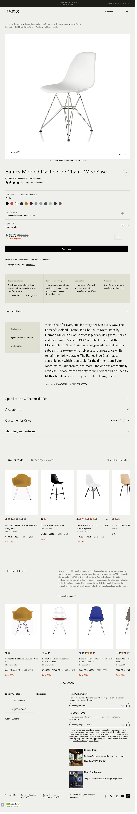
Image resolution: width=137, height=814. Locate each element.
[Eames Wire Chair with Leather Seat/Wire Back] (59, 621)
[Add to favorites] (126, 172)
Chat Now (21, 700)
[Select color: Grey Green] (20, 519)
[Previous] (49, 3)
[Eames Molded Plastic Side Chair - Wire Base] (67, 96)
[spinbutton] (118, 237)
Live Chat (15, 295)
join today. (120, 756)
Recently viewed (42, 460)
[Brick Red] (31, 203)
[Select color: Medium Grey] (17, 519)
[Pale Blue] (36, 203)
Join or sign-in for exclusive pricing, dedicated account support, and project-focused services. (57, 289)
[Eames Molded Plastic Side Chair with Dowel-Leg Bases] (93, 486)
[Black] (7, 203)
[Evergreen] (21, 203)
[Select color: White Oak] (118, 519)
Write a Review (37, 182)
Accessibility (10, 795)
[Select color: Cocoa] (25, 519)
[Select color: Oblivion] (113, 519)
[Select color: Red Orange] (45, 519)
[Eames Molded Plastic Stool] (57, 486)
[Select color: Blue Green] (22, 519)
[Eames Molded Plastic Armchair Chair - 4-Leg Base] (21, 486)
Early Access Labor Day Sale (68, 3)
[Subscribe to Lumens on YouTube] (122, 796)
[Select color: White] (47, 519)
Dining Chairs (62, 24)
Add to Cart (67, 249)
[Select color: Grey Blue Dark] (83, 653)
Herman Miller (35, 178)
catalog (100, 778)
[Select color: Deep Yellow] (9, 519)
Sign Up (124, 705)
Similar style (15, 460)
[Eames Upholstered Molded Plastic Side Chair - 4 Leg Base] (96, 621)
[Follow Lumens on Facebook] (105, 796)
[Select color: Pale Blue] (128, 653)
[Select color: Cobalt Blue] (80, 653)
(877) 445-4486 (34, 295)
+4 (107, 519)
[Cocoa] (60, 203)
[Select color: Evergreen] (6, 519)
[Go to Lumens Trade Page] (76, 757)
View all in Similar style (117, 460)
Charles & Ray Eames (17, 178)
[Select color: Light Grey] (14, 519)
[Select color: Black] (42, 519)
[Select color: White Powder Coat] (12, 653)
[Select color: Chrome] (43, 653)
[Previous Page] (120, 154)
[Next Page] (125, 154)
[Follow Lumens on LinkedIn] (128, 796)
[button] (14, 182)
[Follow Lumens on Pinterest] (111, 796)
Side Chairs (76, 24)
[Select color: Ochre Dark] (91, 653)
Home (8, 24)
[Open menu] (127, 11)
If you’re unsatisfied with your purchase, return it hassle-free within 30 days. (86, 288)
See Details (30, 265)
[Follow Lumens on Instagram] (117, 796)
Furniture (18, 24)
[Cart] (119, 12)
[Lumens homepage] (12, 12)
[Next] (85, 3)
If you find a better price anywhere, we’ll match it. (114, 286)
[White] (16, 203)
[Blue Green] (55, 203)
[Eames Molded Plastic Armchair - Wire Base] (22, 621)
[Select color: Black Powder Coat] (6, 653)
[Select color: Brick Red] (12, 519)
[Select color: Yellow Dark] (88, 653)
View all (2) (15, 152)
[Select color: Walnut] (116, 519)
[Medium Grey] (45, 203)
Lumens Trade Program (118, 3)
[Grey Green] (50, 203)
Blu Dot (115, 528)
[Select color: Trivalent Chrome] (9, 653)
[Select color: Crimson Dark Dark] (94, 653)
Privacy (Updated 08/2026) (28, 796)
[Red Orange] (12, 203)
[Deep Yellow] (26, 203)
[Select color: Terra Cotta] (86, 653)
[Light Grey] (41, 203)
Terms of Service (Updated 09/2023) (51, 796)
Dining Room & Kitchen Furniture (39, 24)
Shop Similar (23, 512)
